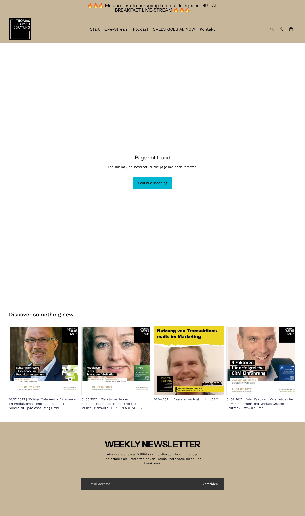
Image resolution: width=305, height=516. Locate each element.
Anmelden (210, 484)
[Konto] (281, 29)
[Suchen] (272, 29)
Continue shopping (152, 183)
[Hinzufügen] (72, 388)
